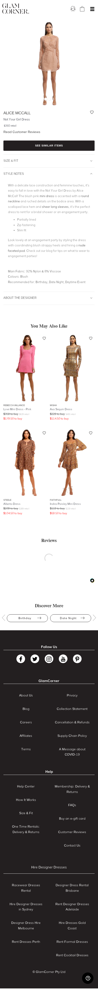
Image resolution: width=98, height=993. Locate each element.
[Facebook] (20, 658)
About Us (26, 695)
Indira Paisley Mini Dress (65, 504)
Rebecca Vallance (14, 405)
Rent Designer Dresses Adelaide (72, 907)
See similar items (49, 145)
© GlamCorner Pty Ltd (49, 972)
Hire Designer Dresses (49, 867)
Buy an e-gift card (72, 818)
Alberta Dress (12, 504)
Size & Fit (10, 160)
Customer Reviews (72, 832)
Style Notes (13, 173)
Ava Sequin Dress (61, 409)
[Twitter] (35, 658)
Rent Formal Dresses (72, 942)
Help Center (26, 786)
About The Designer (19, 298)
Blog (26, 709)
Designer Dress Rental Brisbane (72, 888)
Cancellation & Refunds (72, 722)
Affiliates (26, 736)
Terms (26, 749)
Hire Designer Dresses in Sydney (26, 907)
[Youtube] (63, 658)
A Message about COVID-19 (72, 752)
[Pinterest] (77, 658)
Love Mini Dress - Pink (17, 409)
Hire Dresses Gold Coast (72, 925)
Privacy (72, 695)
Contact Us (72, 845)
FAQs (72, 805)
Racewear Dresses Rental (26, 888)
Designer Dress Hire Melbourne (26, 925)
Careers (26, 722)
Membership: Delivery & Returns (72, 789)
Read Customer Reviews (21, 132)
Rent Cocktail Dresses (72, 955)
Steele (7, 500)
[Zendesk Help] (87, 978)
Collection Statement (72, 709)
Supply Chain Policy (72, 736)
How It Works (26, 800)
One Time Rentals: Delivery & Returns (26, 829)
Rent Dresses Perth (26, 942)
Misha (53, 405)
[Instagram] (49, 658)
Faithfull (56, 500)
